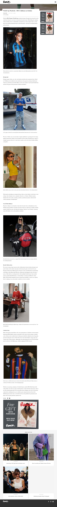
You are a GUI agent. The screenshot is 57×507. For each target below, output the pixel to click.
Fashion (5, 13)
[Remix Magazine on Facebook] (48, 501)
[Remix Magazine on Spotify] (53, 501)
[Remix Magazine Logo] (7, 2)
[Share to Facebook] (7, 398)
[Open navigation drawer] (55, 2)
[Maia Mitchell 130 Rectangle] (21, 414)
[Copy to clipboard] (9, 398)
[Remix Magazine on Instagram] (50, 501)
